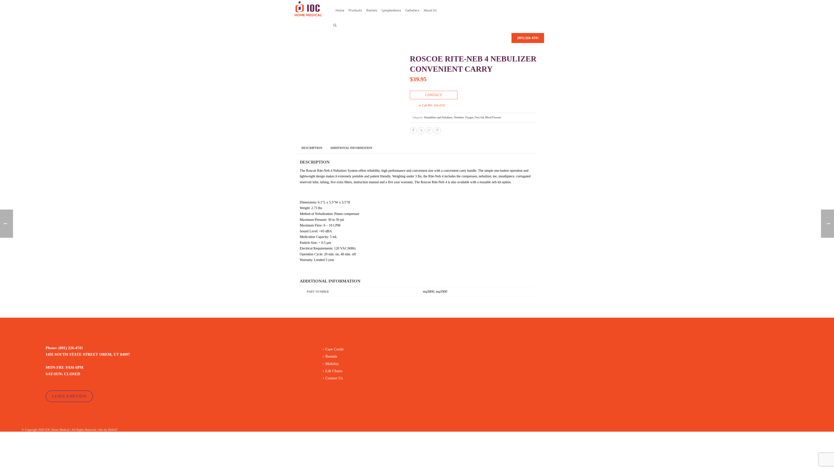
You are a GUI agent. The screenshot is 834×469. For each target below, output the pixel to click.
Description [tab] (311, 148)
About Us (430, 10)
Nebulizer (459, 117)
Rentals (371, 10)
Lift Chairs (334, 371)
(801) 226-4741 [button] (528, 38)
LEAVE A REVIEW (69, 396)
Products (355, 10)
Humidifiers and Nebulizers (438, 117)
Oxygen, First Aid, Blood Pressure (483, 117)
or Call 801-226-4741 (432, 105)
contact (433, 95)
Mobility (332, 364)
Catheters (412, 10)
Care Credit (334, 349)
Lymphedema (391, 10)
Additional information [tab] (351, 148)
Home (340, 10)
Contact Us (334, 378)
